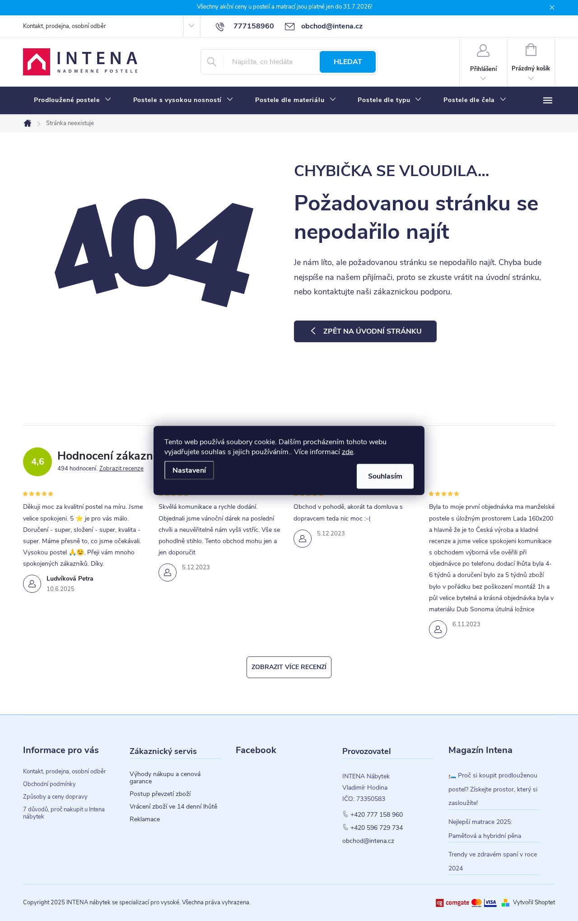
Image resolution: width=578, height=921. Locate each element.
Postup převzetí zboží (160, 794)
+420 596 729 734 (376, 828)
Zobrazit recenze (121, 469)
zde (347, 452)
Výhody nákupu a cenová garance (165, 778)
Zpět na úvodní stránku (372, 331)
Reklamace (145, 819)
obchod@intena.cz (368, 841)
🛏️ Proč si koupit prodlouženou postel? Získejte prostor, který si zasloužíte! (492, 789)
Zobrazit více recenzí (289, 667)
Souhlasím (385, 476)
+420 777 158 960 (376, 815)
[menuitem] (72, 100)
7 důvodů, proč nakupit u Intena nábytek (64, 813)
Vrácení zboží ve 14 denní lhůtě (173, 806)
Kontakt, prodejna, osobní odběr (64, 26)
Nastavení (189, 470)
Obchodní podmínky (49, 784)
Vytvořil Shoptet (534, 902)
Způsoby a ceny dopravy (55, 797)
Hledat (348, 62)
